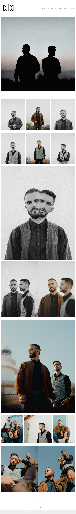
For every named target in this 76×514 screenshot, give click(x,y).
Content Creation (59, 8)
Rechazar (50, 512)
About (65, 8)
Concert (43, 8)
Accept (45, 512)
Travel (51, 8)
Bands (47, 8)
